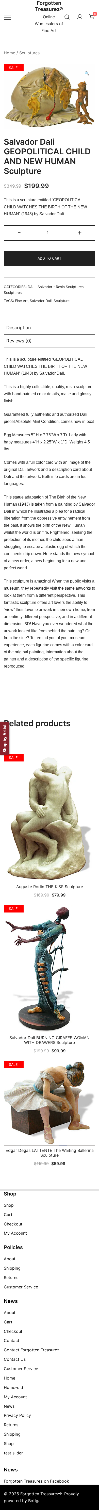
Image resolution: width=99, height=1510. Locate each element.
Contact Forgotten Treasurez (31, 1349)
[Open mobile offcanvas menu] (7, 16)
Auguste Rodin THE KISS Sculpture (49, 886)
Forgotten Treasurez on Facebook (36, 1481)
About (9, 1258)
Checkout (13, 1223)
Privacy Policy (17, 1415)
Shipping (12, 1268)
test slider (13, 1452)
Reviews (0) (19, 340)
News (9, 1406)
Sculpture (62, 300)
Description (18, 327)
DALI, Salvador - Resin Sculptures (56, 287)
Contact (11, 1340)
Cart (8, 1214)
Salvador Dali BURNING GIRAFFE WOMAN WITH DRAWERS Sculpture (49, 1040)
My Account (15, 1233)
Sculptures (29, 52)
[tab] (49, 328)
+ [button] (79, 232)
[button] (87, 73)
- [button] (19, 232)
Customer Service (21, 1286)
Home (9, 52)
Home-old (13, 1387)
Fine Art (21, 300)
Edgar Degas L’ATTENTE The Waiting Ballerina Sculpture (50, 1153)
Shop (9, 1205)
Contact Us (15, 1359)
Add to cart (49, 258)
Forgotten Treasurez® (49, 6)
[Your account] (80, 17)
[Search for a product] (67, 16)
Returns (11, 1277)
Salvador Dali (41, 300)
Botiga (34, 1500)
